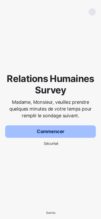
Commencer (50, 131)
